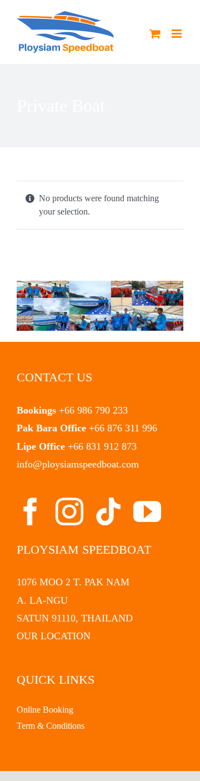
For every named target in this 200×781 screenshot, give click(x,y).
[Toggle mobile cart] (155, 33)
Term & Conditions (50, 725)
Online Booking (45, 709)
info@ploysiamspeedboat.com (78, 464)
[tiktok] (108, 511)
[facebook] (30, 511)
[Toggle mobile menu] (177, 33)
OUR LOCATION (54, 635)
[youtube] (147, 511)
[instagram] (69, 511)
